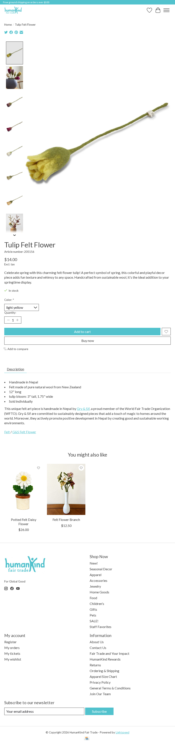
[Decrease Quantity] (8, 320)
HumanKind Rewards (105, 659)
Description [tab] (15, 369)
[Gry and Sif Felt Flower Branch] (66, 489)
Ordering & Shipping (104, 671)
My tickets (12, 653)
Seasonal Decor (101, 569)
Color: (9, 300)
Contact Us (98, 648)
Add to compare (17, 349)
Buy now (87, 341)
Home (8, 24)
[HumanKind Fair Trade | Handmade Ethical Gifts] (13, 10)
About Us (97, 642)
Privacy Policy (100, 682)
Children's (97, 604)
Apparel (95, 575)
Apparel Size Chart (103, 676)
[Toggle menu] (166, 10)
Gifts (93, 609)
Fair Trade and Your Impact (109, 653)
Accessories (98, 580)
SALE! (94, 621)
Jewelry (95, 586)
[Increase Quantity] (17, 320)
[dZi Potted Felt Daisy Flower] (23, 489)
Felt (7, 432)
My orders (12, 648)
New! (94, 563)
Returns (95, 665)
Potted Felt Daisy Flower (23, 522)
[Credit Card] (86, 739)
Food (93, 598)
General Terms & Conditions (110, 688)
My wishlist (12, 659)
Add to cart (82, 332)
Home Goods (99, 592)
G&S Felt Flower (24, 432)
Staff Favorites (100, 627)
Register (10, 642)
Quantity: (10, 312)
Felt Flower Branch (66, 520)
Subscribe (99, 711)
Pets (93, 615)
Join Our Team (100, 694)
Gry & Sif (83, 408)
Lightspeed (122, 732)
